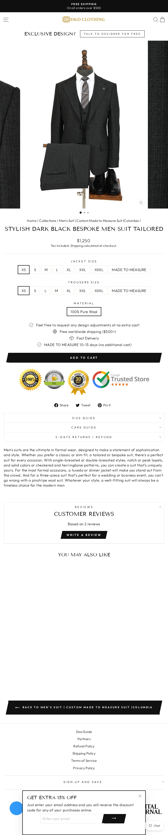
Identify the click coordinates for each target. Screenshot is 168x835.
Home (31, 221)
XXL (82, 269)
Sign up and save (83, 782)
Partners (84, 739)
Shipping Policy (84, 753)
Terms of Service (84, 760)
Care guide (84, 427)
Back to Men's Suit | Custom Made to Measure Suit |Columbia (87, 707)
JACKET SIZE (84, 261)
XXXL (99, 269)
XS (23, 269)
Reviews (84, 507)
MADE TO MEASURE (129, 269)
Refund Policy (83, 746)
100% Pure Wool (84, 311)
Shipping (76, 246)
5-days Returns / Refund (84, 437)
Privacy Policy (84, 768)
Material (84, 303)
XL (68, 269)
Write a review (84, 535)
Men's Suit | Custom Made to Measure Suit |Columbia (99, 221)
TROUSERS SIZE (84, 282)
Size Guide (84, 418)
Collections (47, 221)
